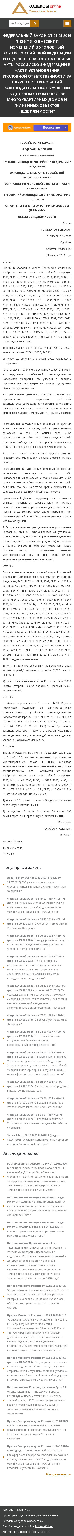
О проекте (24, 1531)
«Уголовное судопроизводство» (22, 1521)
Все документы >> (58, 1474)
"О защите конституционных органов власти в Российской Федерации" (37, 1140)
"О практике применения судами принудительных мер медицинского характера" (36, 1229)
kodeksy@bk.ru (44, 1526)
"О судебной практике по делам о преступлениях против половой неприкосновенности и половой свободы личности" (37, 1206)
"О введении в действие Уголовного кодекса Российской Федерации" (35, 1102)
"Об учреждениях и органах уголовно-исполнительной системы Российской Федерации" (36, 884)
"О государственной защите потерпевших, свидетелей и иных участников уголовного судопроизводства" (37, 942)
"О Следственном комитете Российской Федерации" (37, 924)
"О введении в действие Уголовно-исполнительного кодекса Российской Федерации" (37, 1121)
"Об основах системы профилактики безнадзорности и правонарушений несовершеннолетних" (36, 1038)
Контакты (9, 1531)
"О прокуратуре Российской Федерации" (37, 1020)
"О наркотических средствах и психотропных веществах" (37, 1086)
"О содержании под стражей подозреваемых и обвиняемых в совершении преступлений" (36, 905)
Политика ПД (41, 1531)
